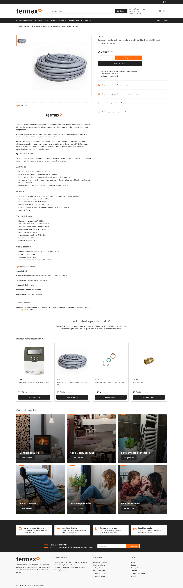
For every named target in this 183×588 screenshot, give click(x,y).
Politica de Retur (99, 576)
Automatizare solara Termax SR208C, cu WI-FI (34, 382)
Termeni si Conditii (100, 562)
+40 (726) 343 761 (81, 562)
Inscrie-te (133, 546)
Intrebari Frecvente (138, 573)
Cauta (122, 11)
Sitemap (134, 576)
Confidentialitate (99, 565)
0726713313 (96, 326)
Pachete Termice (74, 20)
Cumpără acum (120, 63)
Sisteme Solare (40, 20)
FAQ (165, 20)
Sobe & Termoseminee (83, 452)
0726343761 (108, 326)
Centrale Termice (29, 452)
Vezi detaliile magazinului (109, 76)
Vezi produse (27, 458)
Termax (100, 36)
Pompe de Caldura (57, 20)
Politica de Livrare (99, 573)
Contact (158, 20)
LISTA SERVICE (29, 310)
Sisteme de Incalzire (23, 20)
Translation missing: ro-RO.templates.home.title (31, 26)
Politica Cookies (99, 568)
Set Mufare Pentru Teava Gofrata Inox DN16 (109, 382)
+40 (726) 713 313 (67, 562)
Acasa (133, 562)
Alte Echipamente (80, 503)
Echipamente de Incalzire (135, 452)
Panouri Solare (27, 503)
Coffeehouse (40, 585)
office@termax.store (135, 13)
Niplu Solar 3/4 (138, 382)
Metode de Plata (99, 571)
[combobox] (88, 11)
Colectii (134, 565)
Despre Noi (135, 568)
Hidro (87, 20)
